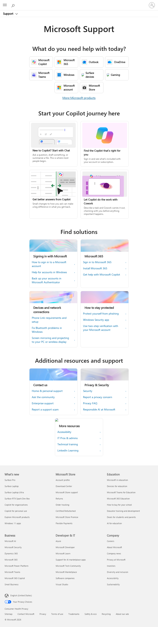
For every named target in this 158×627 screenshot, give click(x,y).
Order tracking (62, 504)
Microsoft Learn (63, 553)
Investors (111, 565)
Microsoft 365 (11, 559)
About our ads (122, 613)
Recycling (106, 613)
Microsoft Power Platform (16, 565)
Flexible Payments (64, 523)
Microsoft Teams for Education (121, 492)
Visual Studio (62, 584)
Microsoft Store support (67, 492)
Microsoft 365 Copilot (15, 578)
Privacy (43, 613)
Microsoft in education (117, 480)
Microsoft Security (13, 547)
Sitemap (8, 613)
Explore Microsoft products (17, 517)
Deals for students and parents (121, 517)
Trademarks (73, 613)
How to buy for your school (119, 504)
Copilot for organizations (16, 504)
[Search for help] (13, 5)
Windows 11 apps (13, 523)
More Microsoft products (79, 98)
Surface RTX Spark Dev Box (17, 498)
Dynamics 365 (11, 553)
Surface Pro (10, 480)
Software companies (65, 578)
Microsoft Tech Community (68, 565)
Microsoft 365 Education (118, 498)
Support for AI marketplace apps (71, 559)
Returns (59, 498)
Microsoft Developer (65, 547)
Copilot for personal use (16, 510)
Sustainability (113, 584)
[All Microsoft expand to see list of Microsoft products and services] (4, 5)
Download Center (64, 486)
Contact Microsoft (26, 613)
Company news (114, 553)
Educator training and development (123, 510)
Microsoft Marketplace (66, 572)
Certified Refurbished (66, 510)
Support (8, 13)
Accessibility (112, 578)
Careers (110, 541)
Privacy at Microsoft (116, 559)
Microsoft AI (10, 541)
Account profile (63, 480)
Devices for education (117, 486)
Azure (58, 541)
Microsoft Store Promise (67, 517)
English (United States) (21, 595)
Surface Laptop (11, 486)
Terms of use (57, 613)
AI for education (114, 523)
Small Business (11, 584)
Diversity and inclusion (117, 572)
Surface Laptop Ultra (14, 492)
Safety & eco (91, 613)
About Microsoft (114, 547)
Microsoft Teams (12, 572)
